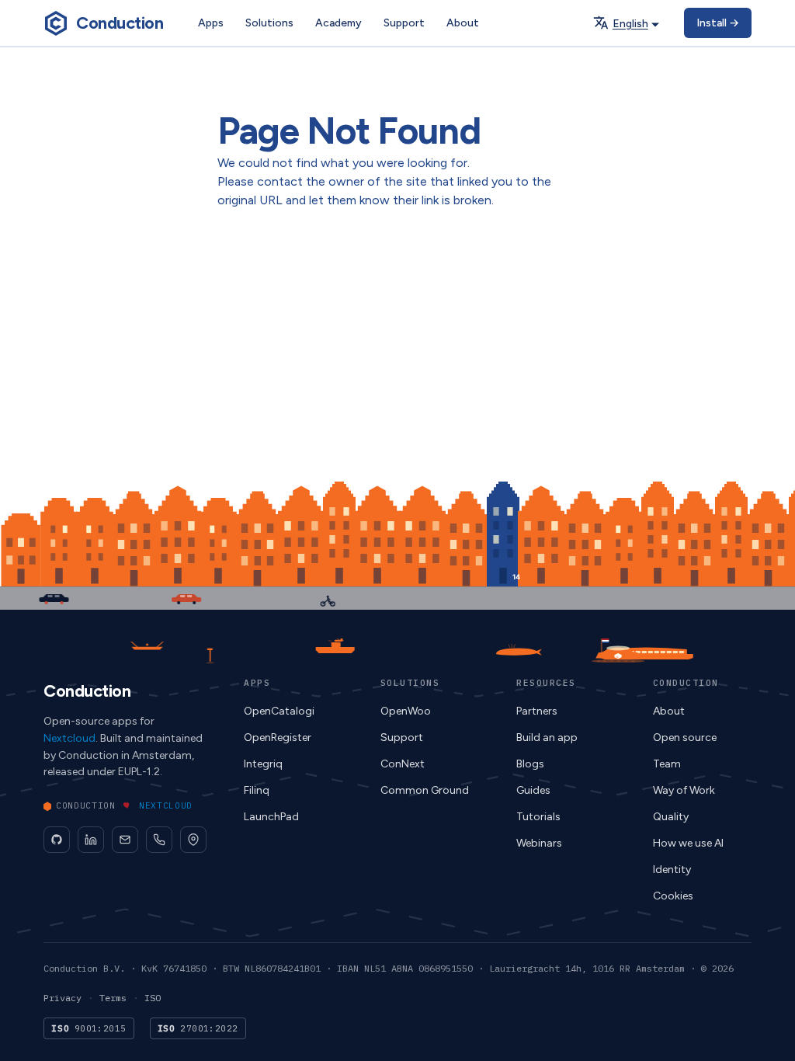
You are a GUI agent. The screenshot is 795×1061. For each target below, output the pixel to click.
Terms (113, 998)
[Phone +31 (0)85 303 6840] (159, 839)
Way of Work (684, 790)
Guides (533, 790)
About (462, 23)
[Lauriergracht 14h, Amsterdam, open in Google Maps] (193, 839)
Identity (672, 869)
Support (404, 23)
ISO (152, 998)
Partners (536, 711)
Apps (211, 23)
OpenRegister (277, 737)
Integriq (263, 764)
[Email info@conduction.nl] (125, 839)
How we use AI (688, 843)
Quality (671, 816)
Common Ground (424, 790)
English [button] (630, 23)
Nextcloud (166, 805)
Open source (685, 737)
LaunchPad (271, 816)
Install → (717, 23)
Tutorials (538, 816)
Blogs (530, 764)
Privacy (62, 998)
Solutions (269, 23)
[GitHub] (56, 839)
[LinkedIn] (91, 839)
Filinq (256, 790)
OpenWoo (405, 711)
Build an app (547, 737)
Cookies (673, 896)
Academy (338, 23)
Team (667, 764)
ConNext (402, 764)
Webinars (539, 843)
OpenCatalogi (279, 711)
